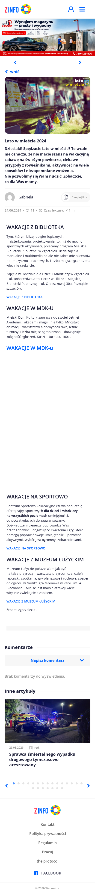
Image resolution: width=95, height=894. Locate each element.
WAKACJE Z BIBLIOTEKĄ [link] (24, 297)
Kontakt (47, 824)
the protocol (47, 861)
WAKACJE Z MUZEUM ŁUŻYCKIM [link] (30, 601)
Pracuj (47, 851)
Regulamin (47, 842)
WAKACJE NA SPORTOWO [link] (25, 548)
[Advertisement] (47, 421)
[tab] (14, 783)
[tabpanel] (47, 37)
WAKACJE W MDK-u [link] (29, 347)
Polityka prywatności (47, 833)
